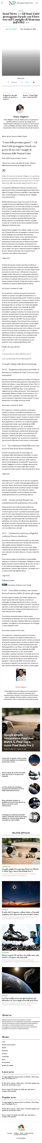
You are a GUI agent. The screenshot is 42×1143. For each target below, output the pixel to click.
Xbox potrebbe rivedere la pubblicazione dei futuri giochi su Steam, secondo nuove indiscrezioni (13, 803)
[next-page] (36, 711)
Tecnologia (6, 866)
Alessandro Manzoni (10, 749)
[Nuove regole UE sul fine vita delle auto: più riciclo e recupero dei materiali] (34, 774)
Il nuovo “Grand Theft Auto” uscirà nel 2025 (30, 96)
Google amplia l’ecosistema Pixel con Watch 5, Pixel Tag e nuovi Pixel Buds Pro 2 (19, 740)
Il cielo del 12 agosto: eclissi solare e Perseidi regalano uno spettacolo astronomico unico (14, 760)
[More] (34, 82)
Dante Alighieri (12, 29)
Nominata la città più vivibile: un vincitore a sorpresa (10, 97)
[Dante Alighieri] (21, 109)
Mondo (21, 11)
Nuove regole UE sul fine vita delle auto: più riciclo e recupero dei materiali (13, 774)
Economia (5, 952)
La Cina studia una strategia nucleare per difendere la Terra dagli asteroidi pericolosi (13, 788)
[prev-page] (33, 711)
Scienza (5, 909)
